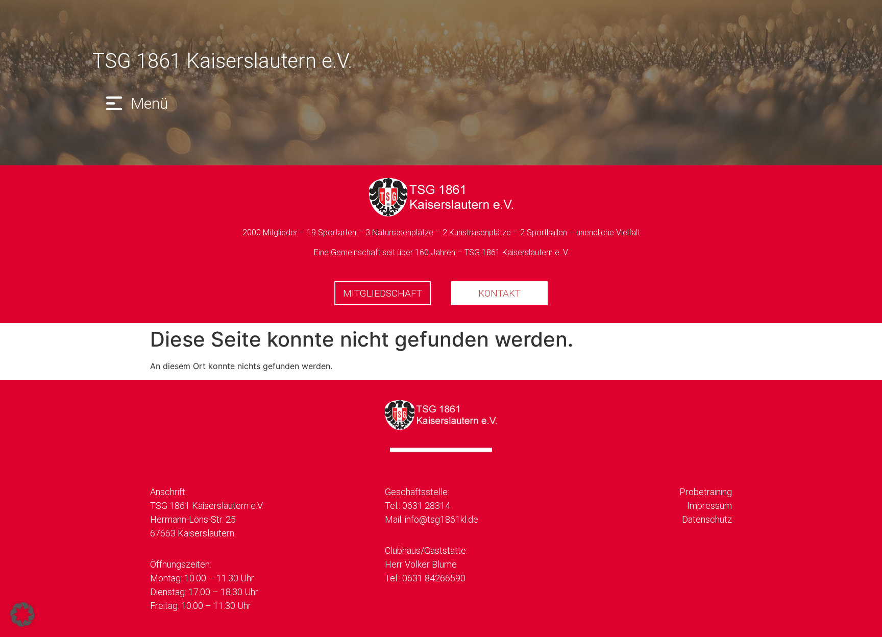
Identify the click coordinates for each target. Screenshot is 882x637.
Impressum (709, 505)
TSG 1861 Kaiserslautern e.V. (222, 61)
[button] (135, 103)
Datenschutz (707, 519)
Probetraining (705, 491)
